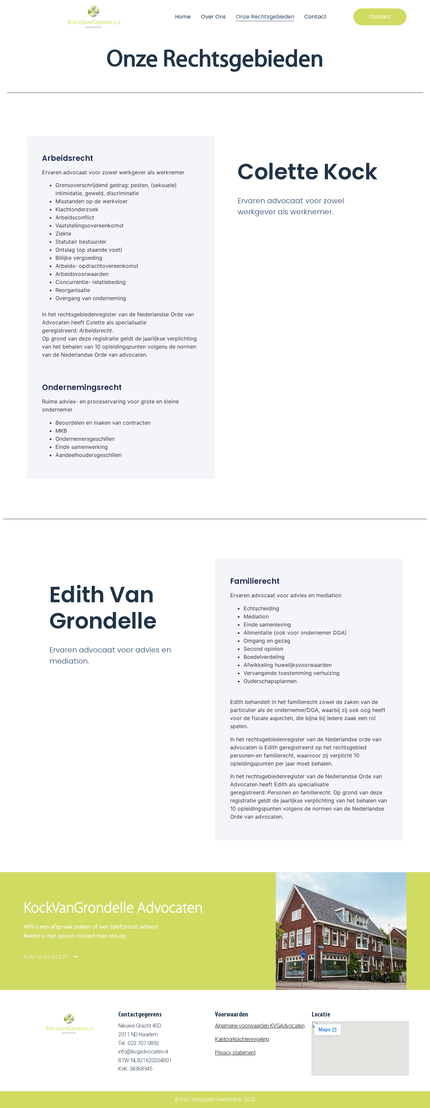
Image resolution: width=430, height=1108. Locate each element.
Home (183, 17)
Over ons (213, 17)
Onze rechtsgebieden (265, 17)
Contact (315, 17)
